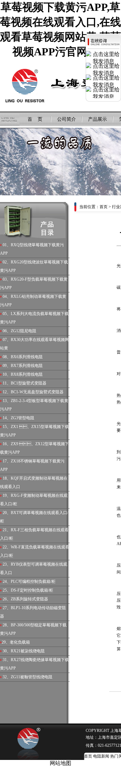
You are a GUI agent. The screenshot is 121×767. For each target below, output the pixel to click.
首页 (103, 206)
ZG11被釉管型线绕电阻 (31, 677)
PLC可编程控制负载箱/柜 (33, 581)
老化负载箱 (20, 642)
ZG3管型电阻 (22, 418)
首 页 (35, 119)
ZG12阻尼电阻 (23, 331)
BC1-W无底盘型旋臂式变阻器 (37, 392)
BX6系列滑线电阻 (27, 356)
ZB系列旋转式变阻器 (29, 599)
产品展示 (97, 119)
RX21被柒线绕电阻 (28, 651)
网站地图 (60, 763)
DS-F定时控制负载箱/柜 (32, 590)
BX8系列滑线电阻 (27, 374)
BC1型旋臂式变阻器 (28, 383)
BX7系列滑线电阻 (27, 365)
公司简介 (66, 119)
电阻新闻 (101, 756)
